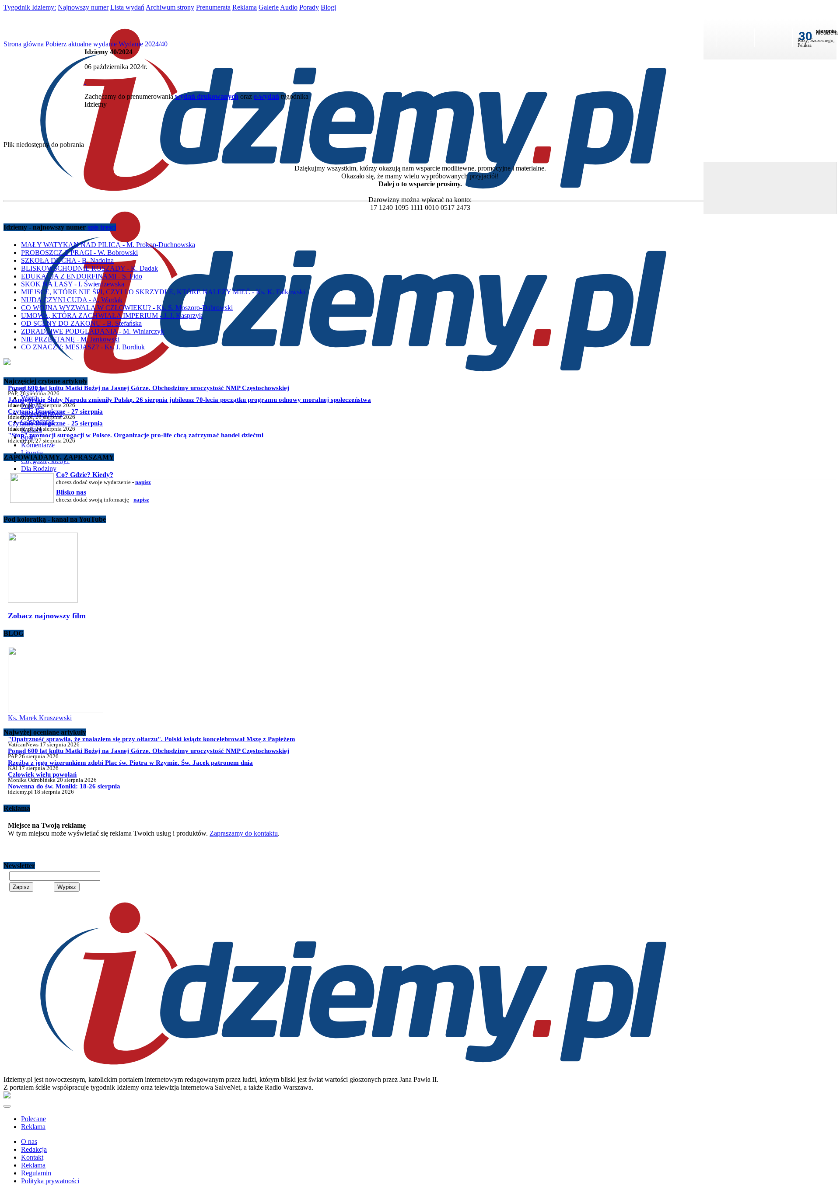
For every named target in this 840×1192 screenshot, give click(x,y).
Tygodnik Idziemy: (30, 7)
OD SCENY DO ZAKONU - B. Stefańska (81, 323)
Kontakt (32, 1157)
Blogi (328, 7)
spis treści (102, 227)
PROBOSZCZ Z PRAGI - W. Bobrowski (79, 252)
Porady (309, 7)
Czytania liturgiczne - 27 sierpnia (55, 411)
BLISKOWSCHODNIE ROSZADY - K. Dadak (89, 268)
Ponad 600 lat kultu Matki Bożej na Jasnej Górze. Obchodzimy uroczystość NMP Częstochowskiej (148, 387)
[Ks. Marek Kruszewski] (55, 710)
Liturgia (32, 453)
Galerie (269, 7)
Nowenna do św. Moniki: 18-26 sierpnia (64, 786)
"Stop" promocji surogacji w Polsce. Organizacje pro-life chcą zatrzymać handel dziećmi (135, 435)
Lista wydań (127, 7)
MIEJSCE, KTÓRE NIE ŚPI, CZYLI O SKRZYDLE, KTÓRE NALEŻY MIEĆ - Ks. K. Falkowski (163, 292)
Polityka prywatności (50, 1181)
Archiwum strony (170, 7)
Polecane (33, 1118)
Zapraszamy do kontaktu (244, 833)
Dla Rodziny (38, 468)
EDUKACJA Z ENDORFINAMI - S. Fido (81, 276)
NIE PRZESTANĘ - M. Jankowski (70, 339)
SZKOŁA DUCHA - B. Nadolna (67, 260)
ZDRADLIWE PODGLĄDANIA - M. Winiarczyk (92, 331)
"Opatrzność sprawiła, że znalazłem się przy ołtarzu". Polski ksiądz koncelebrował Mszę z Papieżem (151, 738)
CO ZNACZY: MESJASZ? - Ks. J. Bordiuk (83, 347)
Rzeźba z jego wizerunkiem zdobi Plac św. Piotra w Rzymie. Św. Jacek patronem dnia (130, 762)
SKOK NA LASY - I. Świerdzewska (72, 284)
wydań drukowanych (206, 96)
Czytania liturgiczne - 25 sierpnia (55, 423)
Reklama (244, 7)
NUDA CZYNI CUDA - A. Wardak (71, 299)
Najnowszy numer (83, 7)
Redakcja (34, 1149)
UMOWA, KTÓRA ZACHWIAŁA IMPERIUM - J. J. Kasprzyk (112, 315)
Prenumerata (213, 7)
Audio (289, 7)
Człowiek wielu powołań (42, 774)
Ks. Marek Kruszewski (40, 717)
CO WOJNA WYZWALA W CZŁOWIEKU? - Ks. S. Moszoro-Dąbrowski (127, 307)
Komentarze (38, 445)
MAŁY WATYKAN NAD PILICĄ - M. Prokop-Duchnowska (108, 244)
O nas (29, 1141)
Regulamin (36, 1173)
